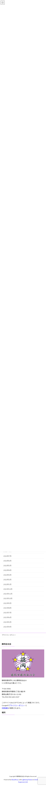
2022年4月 (7, 570)
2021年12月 (7, 589)
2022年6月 (7, 561)
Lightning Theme (27, 779)
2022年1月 (7, 584)
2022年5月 (7, 565)
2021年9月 (7, 603)
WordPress (15, 779)
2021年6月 (7, 617)
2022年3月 (7, 575)
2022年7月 (7, 556)
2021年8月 (7, 608)
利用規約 (5, 708)
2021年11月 (7, 594)
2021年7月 (7, 613)
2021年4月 (7, 627)
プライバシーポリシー (9, 635)
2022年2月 (7, 580)
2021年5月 (7, 622)
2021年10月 (7, 598)
